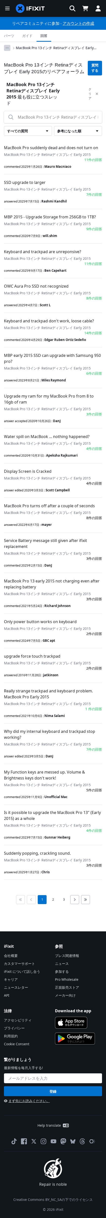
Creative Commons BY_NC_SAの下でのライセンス (53, 1199)
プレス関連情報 (67, 955)
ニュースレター (16, 987)
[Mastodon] (63, 1141)
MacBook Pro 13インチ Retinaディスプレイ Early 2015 (55, 47)
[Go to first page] (20, 899)
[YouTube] (53, 1141)
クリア (89, 93)
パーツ (9, 35)
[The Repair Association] (92, 1141)
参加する (62, 971)
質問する (94, 67)
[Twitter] (34, 1141)
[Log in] (98, 8)
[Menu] (7, 8)
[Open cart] (85, 8)
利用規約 (11, 1036)
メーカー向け (65, 995)
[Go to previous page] (31, 899)
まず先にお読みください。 (29, 1100)
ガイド (27, 35)
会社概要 (11, 955)
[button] (72, 8)
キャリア (11, 979)
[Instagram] (44, 1141)
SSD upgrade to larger (25, 182)
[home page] (30, 8)
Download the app (73, 1011)
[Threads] (82, 1141)
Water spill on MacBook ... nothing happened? (46, 436)
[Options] (7, 48)
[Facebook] (24, 1141)
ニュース (62, 963)
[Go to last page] (85, 899)
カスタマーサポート (19, 963)
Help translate (49, 1125)
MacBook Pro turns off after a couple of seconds (49, 505)
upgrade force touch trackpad (32, 656)
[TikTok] (14, 1141)
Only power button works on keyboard (40, 621)
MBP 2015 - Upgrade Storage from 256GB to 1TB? (50, 217)
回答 (43, 35)
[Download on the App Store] (71, 1023)
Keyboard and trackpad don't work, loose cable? (49, 321)
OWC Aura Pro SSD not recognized (36, 286)
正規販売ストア (67, 987)
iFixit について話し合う (22, 971)
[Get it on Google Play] (75, 1039)
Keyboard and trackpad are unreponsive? (42, 251)
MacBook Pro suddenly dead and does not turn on (51, 147)
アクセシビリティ (18, 1020)
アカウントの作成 (78, 23)
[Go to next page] (74, 899)
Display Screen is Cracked (28, 471)
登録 (53, 1091)
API (6, 995)
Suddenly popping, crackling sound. (37, 853)
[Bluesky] (72, 1141)
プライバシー (14, 1028)
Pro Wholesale (66, 979)
